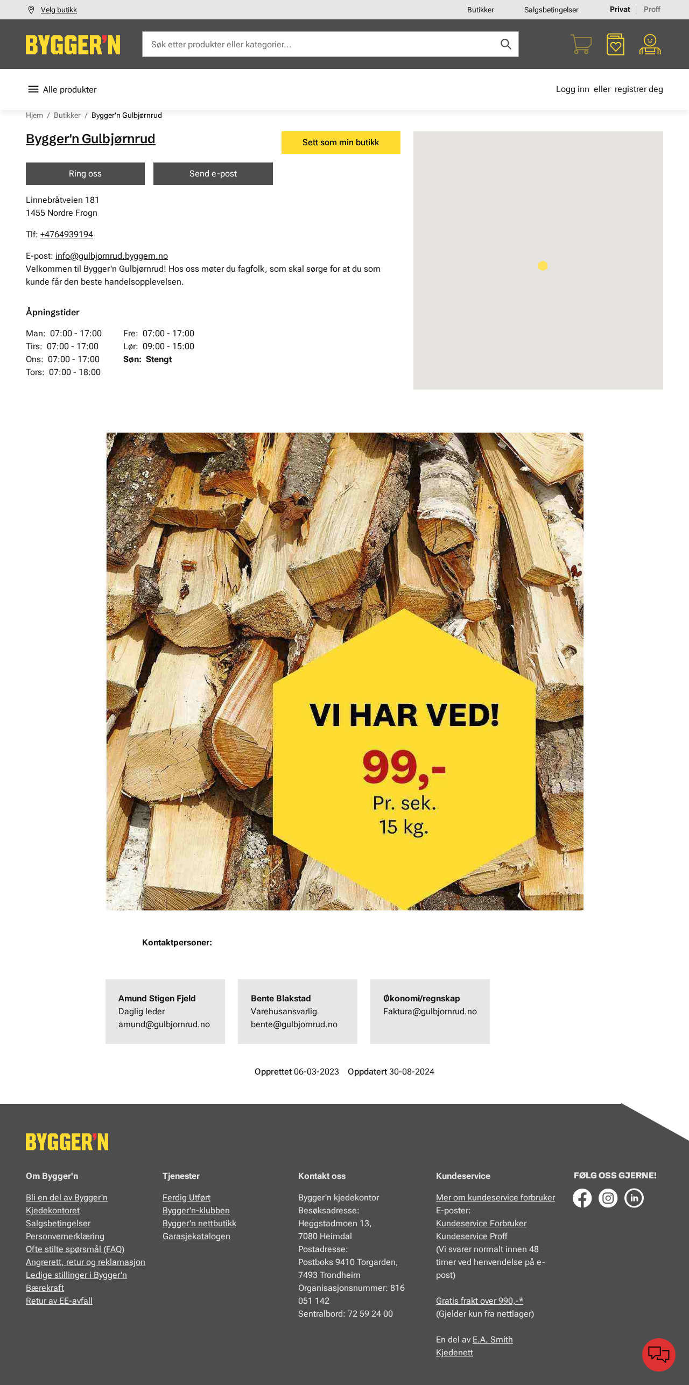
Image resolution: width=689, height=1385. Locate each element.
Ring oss (85, 173)
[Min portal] (650, 44)
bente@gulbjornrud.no (294, 1024)
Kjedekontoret (53, 1210)
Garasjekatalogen (196, 1236)
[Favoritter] (616, 44)
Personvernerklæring (65, 1236)
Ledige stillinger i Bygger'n (76, 1275)
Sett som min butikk (341, 142)
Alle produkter (69, 89)
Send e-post (213, 173)
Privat (620, 9)
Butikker (480, 9)
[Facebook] (582, 1198)
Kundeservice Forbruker (481, 1223)
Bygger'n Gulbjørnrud (91, 138)
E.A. (481, 1339)
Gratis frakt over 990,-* (479, 1301)
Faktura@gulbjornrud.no (430, 1011)
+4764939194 (66, 234)
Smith (501, 1339)
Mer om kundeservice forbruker (495, 1197)
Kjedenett (454, 1352)
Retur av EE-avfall (59, 1301)
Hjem (34, 115)
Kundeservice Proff (471, 1236)
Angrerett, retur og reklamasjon (85, 1262)
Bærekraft (45, 1288)
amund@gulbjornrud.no (164, 1024)
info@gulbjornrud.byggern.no (111, 256)
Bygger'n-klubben (196, 1210)
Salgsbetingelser (551, 9)
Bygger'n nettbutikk (199, 1223)
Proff (652, 9)
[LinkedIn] (634, 1198)
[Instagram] (608, 1198)
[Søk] (506, 44)
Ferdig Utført (186, 1197)
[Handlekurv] (581, 44)
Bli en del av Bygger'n (67, 1197)
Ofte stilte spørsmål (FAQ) (75, 1249)
